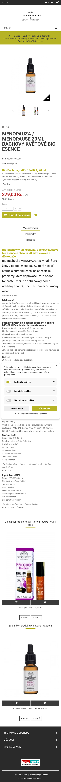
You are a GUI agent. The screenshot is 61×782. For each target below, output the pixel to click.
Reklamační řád (20, 775)
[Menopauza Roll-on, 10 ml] (30, 568)
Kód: (4, 159)
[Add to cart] (16, 703)
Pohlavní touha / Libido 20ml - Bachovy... (31, 708)
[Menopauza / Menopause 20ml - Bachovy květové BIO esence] (24, 110)
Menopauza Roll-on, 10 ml (30, 607)
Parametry (30, 234)
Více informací (30, 228)
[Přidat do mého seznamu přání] (36, 215)
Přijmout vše (44, 408)
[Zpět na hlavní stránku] (9, 35)
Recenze (30, 240)
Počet (4, 204)
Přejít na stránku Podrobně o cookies (30, 414)
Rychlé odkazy (12, 747)
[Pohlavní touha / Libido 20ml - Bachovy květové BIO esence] (30, 669)
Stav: (4, 163)
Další (48, 110)
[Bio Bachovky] (30, 16)
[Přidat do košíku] (16, 602)
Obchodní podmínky (39, 775)
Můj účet (9, 740)
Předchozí (13, 110)
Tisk (7, 127)
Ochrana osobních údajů (31, 778)
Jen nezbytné (16, 408)
